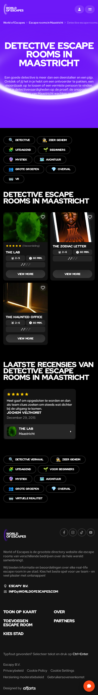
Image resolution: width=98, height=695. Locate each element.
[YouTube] (91, 532)
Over (59, 612)
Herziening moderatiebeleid (23, 677)
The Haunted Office (24, 317)
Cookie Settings (62, 670)
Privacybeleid (13, 670)
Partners (64, 621)
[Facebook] (64, 532)
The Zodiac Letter (69, 246)
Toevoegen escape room (17, 623)
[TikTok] (82, 532)
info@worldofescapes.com (33, 592)
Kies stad (13, 634)
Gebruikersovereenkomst (65, 677)
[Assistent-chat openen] (89, 686)
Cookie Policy (37, 670)
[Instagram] (73, 532)
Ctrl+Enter (80, 654)
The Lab (13, 252)
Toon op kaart (19, 612)
